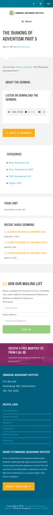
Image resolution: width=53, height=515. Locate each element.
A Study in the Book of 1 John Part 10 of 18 (27, 242)
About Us (7, 422)
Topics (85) (15, 183)
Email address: (10, 314)
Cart (48, 3)
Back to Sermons (21, 132)
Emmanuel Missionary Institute (26, 15)
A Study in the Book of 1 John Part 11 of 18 (27, 253)
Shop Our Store (10, 411)
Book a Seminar (10, 434)
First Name (8, 302)
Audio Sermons (10, 416)
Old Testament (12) (20, 176)
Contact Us (8, 428)
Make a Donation (17, 486)
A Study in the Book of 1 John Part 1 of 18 (26, 232)
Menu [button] (28, 21)
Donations (8, 440)
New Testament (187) (21, 169)
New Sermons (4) (19, 162)
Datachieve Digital (40, 508)
